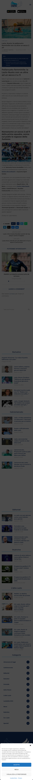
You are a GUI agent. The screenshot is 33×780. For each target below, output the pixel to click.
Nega (16, 769)
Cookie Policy (13, 778)
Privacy (20, 778)
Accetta (16, 765)
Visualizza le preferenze (16, 774)
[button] (30, 745)
